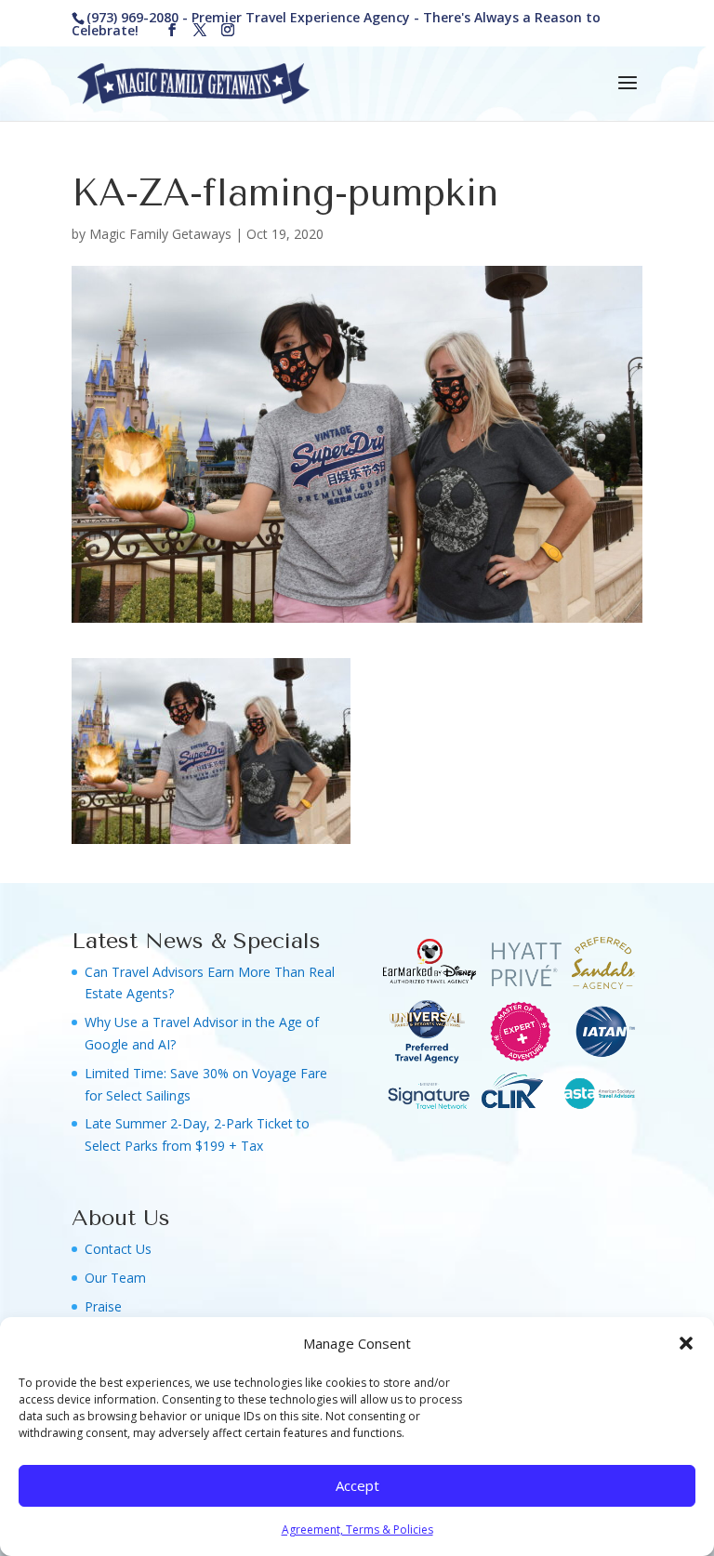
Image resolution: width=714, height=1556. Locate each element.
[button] (686, 1343)
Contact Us (118, 1249)
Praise (103, 1306)
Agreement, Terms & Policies (357, 1529)
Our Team (115, 1277)
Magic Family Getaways (160, 234)
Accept (357, 1485)
